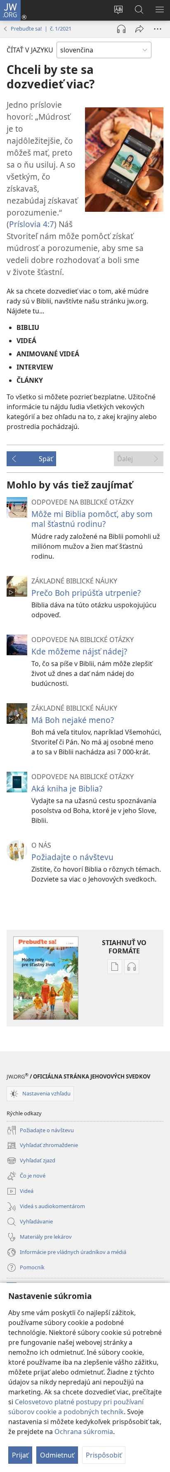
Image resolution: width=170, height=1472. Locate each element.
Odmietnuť (57, 1455)
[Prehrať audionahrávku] (121, 29)
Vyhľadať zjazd (31, 1161)
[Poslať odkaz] (139, 29)
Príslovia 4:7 (31, 224)
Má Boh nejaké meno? (72, 719)
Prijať (20, 1455)
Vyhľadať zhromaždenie (42, 1145)
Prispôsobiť (104, 1455)
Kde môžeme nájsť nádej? (79, 651)
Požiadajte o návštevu (72, 857)
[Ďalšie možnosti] (157, 29)
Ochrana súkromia (83, 1431)
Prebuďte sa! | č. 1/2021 (41, 28)
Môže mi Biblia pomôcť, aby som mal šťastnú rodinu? (92, 518)
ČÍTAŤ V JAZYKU (30, 50)
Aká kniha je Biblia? (66, 788)
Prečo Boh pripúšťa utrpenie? (86, 592)
